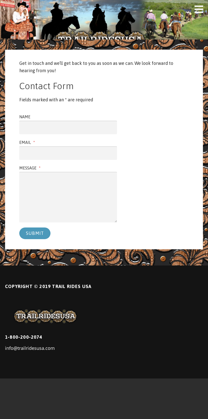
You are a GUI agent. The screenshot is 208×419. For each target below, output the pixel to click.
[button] (200, 9)
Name (24, 117)
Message (30, 168)
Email (27, 142)
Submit (35, 233)
